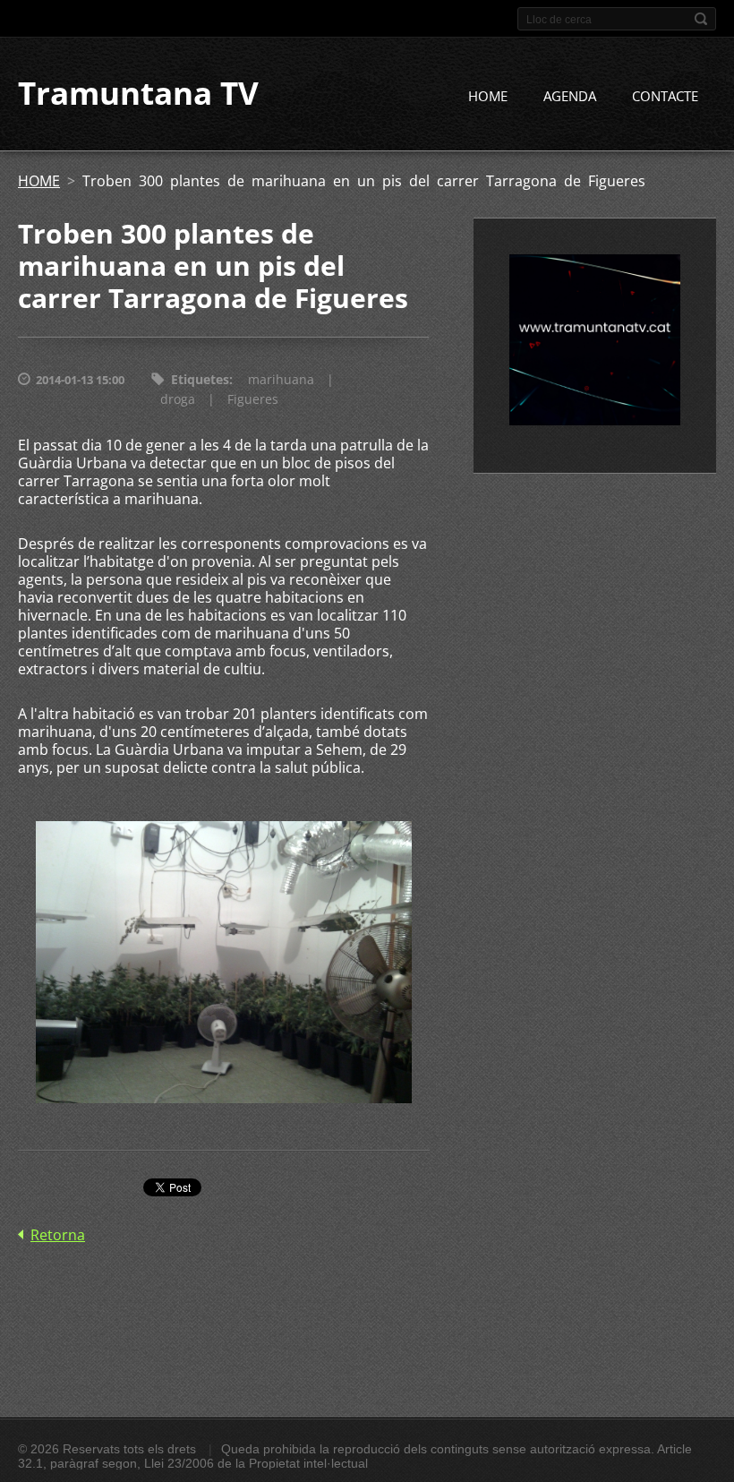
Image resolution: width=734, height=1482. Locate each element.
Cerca (701, 19)
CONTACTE (665, 96)
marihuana (281, 379)
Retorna (57, 1235)
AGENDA (569, 96)
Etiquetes (200, 379)
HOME (488, 96)
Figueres (252, 398)
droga (177, 398)
